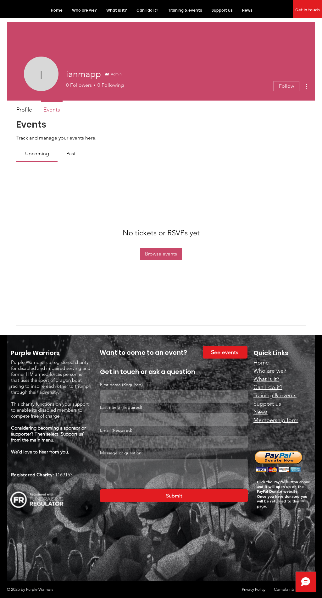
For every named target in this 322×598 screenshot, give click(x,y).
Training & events (275, 395)
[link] (37, 153)
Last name (121, 407)
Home (261, 362)
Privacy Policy (253, 589)
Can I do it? (267, 387)
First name (121, 384)
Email (116, 430)
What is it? (266, 379)
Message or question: (121, 453)
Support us (72, 434)
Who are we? (269, 370)
